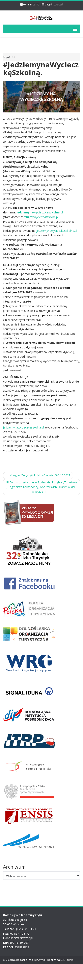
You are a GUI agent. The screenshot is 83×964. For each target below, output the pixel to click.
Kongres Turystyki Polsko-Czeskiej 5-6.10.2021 (38, 475)
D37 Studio (67, 960)
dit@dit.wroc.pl (54, 4)
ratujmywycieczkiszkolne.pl (41, 217)
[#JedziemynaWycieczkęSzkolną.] (41, 96)
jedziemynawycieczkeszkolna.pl (40, 212)
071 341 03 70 (31, 4)
